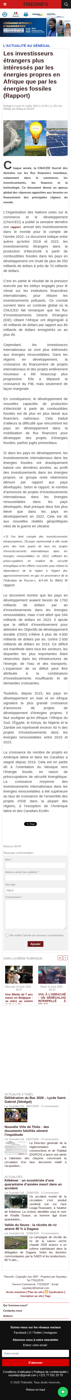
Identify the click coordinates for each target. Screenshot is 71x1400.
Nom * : (9, 859)
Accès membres (16, 1292)
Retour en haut (35, 1389)
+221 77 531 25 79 (51, 1375)
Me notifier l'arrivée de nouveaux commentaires (37, 935)
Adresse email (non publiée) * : (22, 872)
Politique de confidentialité (50, 1371)
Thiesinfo (35, 4)
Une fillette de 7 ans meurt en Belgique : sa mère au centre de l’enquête (19, 997)
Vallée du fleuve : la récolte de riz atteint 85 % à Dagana (31, 1227)
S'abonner (35, 1362)
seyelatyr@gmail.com (22, 1375)
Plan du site (35, 1292)
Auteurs (8, 1315)
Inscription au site (32, 1296)
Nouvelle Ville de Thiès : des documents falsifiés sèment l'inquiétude (27, 1131)
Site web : (11, 884)
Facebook (20, 1332)
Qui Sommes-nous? (15, 1305)
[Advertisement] (33, 1050)
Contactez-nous (12, 1310)
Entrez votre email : (35, 1345)
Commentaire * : (14, 897)
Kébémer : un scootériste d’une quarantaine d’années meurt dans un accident (33, 1184)
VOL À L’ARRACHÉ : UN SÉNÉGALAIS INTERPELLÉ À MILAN (52, 997)
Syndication (56, 1292)
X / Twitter (36, 1332)
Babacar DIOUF (25, 108)
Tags (48, 1296)
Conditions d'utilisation (17, 1371)
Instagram (50, 1332)
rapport (15, 227)
